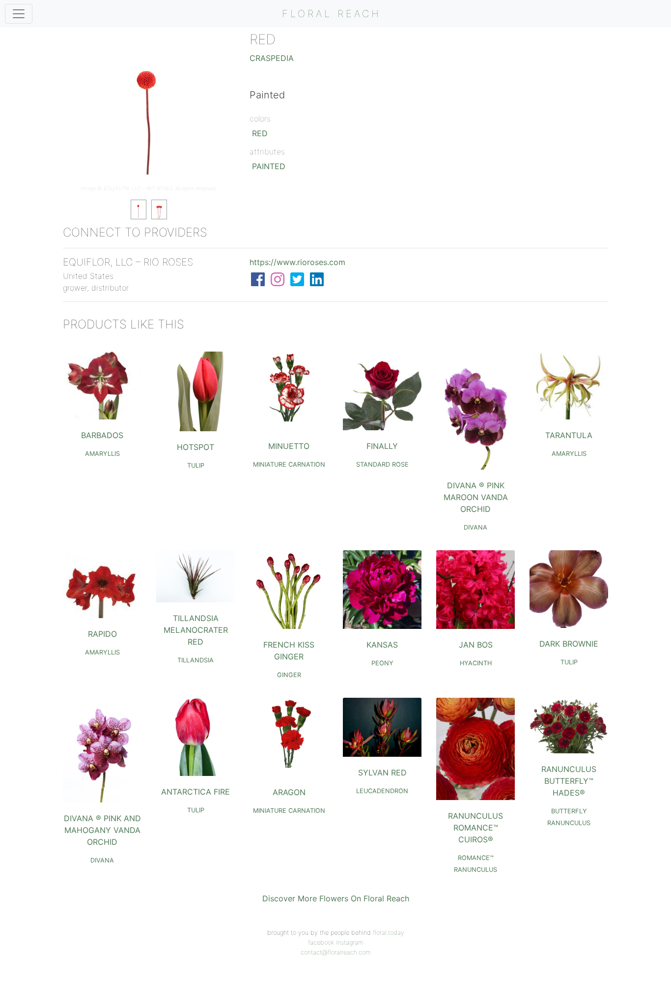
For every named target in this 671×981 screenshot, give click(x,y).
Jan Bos (476, 645)
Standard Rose (382, 464)
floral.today (388, 932)
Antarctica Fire (195, 792)
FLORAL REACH (331, 14)
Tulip (195, 465)
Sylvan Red (382, 772)
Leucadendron (382, 791)
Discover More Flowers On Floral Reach (335, 898)
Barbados (102, 435)
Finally (382, 446)
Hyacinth (476, 663)
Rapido (102, 634)
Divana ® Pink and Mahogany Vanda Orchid (102, 830)
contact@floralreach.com (336, 952)
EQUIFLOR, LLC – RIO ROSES (138, 188)
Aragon (289, 792)
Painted (268, 166)
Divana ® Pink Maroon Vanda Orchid (476, 497)
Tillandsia (195, 660)
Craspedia (272, 58)
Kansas (382, 645)
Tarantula (568, 435)
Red (260, 133)
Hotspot (195, 447)
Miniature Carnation (289, 464)
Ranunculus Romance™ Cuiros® (475, 827)
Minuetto (288, 446)
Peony (382, 663)
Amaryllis (102, 453)
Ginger (289, 675)
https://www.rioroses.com (297, 262)
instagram (349, 942)
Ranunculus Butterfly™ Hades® (568, 781)
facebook (321, 942)
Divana (475, 527)
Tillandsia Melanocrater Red (196, 630)
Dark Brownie (568, 644)
